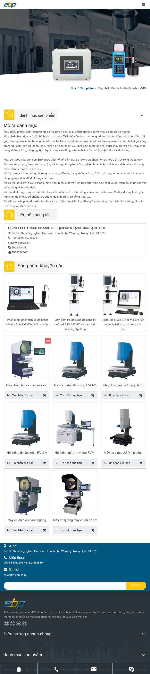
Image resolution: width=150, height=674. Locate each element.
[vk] (18, 623)
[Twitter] (12, 623)
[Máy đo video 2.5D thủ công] (123, 426)
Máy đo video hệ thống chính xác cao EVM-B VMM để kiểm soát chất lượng (123, 385)
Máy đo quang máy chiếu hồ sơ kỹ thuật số (75, 520)
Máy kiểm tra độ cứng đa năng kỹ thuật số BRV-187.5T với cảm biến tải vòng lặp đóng (75, 324)
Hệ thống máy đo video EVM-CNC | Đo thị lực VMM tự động (75, 453)
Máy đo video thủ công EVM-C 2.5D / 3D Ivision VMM (75, 385)
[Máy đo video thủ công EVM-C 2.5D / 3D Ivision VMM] (75, 358)
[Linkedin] (6, 623)
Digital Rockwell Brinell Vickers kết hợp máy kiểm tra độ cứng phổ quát (123, 324)
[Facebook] (24, 623)
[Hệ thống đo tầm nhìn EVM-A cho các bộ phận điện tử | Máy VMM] (27, 426)
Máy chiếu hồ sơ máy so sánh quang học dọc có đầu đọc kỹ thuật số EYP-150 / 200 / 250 (26, 385)
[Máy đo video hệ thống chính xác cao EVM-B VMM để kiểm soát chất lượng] (123, 358)
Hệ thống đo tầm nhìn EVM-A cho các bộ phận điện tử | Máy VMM (27, 453)
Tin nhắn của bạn (23, 395)
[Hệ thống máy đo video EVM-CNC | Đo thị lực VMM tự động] (75, 426)
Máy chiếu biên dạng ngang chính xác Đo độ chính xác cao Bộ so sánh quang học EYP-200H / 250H (27, 520)
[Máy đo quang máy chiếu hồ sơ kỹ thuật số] (75, 493)
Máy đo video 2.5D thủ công (123, 452)
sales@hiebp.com (19, 242)
